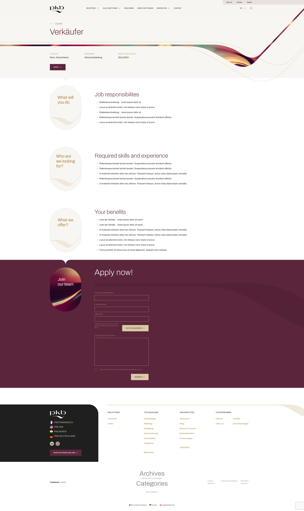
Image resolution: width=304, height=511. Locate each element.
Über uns (229, 2)
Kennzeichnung (151, 433)
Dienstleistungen (145, 8)
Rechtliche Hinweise (245, 482)
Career (59, 23)
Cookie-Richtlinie (211, 482)
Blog (182, 424)
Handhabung (149, 419)
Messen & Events (188, 428)
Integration (149, 443)
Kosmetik (112, 419)
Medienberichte (187, 433)
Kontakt (178, 8)
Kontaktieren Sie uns (64, 453)
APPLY (56, 67)
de (241, 8)
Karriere (239, 2)
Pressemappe (186, 438)
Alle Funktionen (110, 8)
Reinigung (148, 428)
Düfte (110, 424)
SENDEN (138, 377)
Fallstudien (185, 447)
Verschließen (150, 438)
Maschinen (129, 8)
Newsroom (162, 8)
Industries (91, 8)
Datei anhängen (134, 328)
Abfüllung (148, 424)
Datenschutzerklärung (229, 481)
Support (249, 2)
